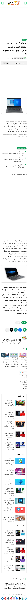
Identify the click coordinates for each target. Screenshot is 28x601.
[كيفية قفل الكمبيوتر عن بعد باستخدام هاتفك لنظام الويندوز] (5, 355)
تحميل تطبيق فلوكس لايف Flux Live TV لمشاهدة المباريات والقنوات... (9, 415)
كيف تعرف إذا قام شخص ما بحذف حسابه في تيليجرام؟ (8, 510)
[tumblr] (8, 598)
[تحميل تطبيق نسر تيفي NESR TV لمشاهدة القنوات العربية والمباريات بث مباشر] (20, 568)
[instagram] (14, 598)
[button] (20, 330)
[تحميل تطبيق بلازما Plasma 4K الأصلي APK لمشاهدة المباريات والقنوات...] (20, 434)
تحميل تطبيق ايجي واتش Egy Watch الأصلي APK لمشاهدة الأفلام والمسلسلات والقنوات (8, 551)
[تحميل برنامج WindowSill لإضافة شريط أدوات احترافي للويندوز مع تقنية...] (23, 355)
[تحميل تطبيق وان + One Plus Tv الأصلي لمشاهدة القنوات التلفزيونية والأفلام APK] (20, 541)
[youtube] (5, 598)
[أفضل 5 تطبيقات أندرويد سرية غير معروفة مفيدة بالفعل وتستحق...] (20, 424)
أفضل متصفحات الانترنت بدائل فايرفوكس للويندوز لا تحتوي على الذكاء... (23, 382)
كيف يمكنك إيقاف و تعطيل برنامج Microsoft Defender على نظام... (8, 482)
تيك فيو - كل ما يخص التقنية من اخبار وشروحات (11, 595)
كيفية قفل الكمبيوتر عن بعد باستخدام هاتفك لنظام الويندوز (13, 166)
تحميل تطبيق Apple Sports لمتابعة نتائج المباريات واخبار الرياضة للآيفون (9, 492)
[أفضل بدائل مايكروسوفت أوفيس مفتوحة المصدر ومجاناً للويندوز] (14, 355)
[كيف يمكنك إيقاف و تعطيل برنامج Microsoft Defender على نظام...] (20, 482)
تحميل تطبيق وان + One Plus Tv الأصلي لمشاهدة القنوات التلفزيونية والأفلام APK (9, 542)
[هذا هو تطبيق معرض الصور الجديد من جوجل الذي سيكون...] (20, 518)
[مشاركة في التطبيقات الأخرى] (7, 330)
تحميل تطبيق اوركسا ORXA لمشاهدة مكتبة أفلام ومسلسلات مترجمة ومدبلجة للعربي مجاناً (8, 560)
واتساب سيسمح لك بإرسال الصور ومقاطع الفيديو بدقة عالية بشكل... (9, 463)
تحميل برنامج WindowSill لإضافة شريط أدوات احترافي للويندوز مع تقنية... (13, 154)
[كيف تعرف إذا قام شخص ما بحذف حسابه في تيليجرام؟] (20, 510)
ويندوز (24, 39)
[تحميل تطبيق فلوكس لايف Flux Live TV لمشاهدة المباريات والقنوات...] (20, 413)
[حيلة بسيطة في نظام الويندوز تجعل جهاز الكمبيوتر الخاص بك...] (20, 501)
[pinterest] (11, 598)
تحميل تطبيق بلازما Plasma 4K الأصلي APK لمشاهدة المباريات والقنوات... (9, 436)
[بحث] (2, 3)
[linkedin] (2, 598)
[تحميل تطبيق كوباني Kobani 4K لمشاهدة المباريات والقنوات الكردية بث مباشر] (20, 533)
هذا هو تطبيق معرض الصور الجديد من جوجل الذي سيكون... (8, 519)
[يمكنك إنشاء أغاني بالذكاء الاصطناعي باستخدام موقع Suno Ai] (20, 471)
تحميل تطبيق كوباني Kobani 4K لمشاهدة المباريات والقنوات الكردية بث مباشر (9, 534)
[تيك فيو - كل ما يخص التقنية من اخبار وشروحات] (14, 3)
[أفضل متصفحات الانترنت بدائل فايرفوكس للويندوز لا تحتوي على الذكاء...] (23, 373)
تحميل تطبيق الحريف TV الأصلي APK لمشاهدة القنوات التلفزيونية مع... (9, 446)
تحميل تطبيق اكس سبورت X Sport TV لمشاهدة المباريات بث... (9, 404)
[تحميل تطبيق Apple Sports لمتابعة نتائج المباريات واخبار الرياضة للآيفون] (20, 491)
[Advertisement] (14, 24)
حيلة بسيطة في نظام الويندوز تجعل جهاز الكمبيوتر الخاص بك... (9, 502)
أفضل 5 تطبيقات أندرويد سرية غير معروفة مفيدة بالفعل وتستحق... (9, 425)
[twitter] (20, 598)
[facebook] (17, 598)
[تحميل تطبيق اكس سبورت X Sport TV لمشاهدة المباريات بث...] (20, 403)
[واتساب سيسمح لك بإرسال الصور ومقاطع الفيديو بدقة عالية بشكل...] (20, 461)
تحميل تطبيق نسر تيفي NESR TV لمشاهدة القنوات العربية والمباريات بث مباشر (8, 569)
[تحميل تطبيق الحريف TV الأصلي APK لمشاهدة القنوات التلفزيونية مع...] (20, 445)
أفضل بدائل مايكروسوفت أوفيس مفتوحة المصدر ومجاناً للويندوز (14, 160)
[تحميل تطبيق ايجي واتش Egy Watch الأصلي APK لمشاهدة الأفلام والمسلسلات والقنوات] (20, 550)
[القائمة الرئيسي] (25, 3)
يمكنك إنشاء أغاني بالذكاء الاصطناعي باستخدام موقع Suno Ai (9, 473)
